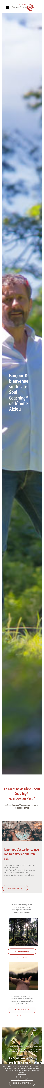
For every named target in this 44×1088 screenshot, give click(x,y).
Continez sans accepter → (22, 1083)
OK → (22, 1077)
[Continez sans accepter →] (41, 1076)
